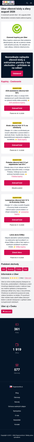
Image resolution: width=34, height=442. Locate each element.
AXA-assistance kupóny (17, 102)
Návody (17, 402)
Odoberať (17, 73)
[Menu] (31, 3)
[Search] (27, 3)
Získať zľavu (17, 252)
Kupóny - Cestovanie (11, 81)
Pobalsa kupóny (17, 176)
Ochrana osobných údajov (17, 406)
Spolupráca (17, 411)
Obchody (17, 397)
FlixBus (18, 269)
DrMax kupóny (21, 247)
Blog (17, 393)
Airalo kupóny (22, 139)
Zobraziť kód (17, 108)
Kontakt (17, 424)
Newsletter (17, 420)
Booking (10, 269)
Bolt (3, 269)
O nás (17, 415)
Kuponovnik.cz (18, 387)
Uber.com (28, 278)
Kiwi (25, 269)
